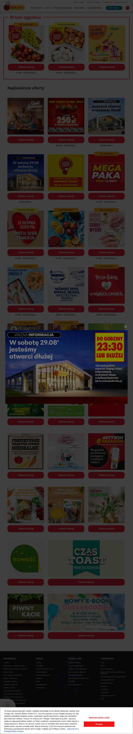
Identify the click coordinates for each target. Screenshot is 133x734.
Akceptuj (99, 724)
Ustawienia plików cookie (99, 717)
